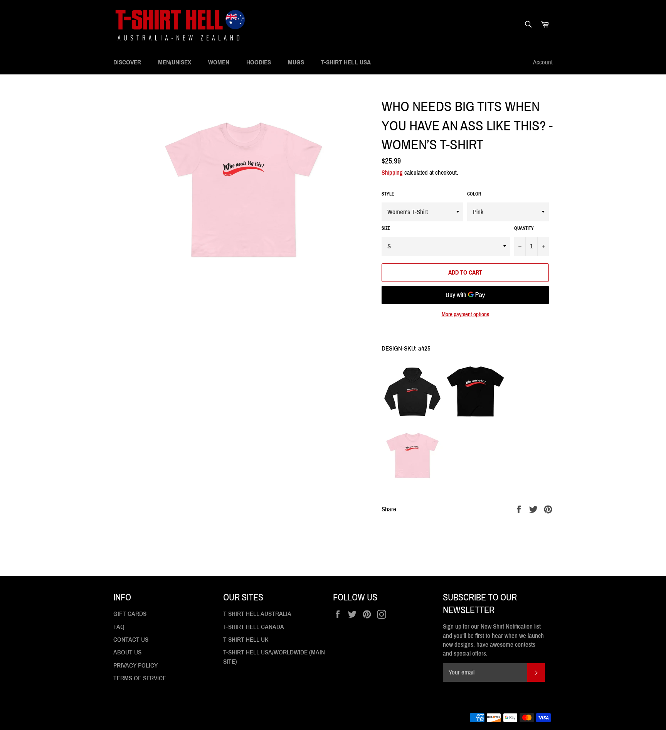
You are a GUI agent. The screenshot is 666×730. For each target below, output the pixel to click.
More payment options (465, 314)
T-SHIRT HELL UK (246, 639)
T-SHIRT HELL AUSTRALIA (257, 613)
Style (388, 194)
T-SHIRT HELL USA (346, 62)
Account (543, 62)
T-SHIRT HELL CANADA (253, 627)
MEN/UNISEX (174, 62)
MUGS (296, 62)
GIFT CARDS (129, 613)
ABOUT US (127, 652)
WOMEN (218, 62)
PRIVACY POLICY (135, 665)
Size (386, 228)
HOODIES (258, 62)
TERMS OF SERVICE (139, 678)
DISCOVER (127, 62)
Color (474, 194)
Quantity (524, 228)
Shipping (392, 172)
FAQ (118, 627)
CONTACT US (130, 639)
